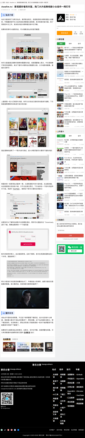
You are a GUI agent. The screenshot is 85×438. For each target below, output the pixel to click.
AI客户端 (63, 409)
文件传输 (62, 402)
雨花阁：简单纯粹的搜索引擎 (73, 79)
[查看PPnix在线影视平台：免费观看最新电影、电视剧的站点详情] (60, 88)
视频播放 (62, 376)
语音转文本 (55, 413)
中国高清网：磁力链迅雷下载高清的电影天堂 (73, 105)
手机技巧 (70, 379)
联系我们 (81, 430)
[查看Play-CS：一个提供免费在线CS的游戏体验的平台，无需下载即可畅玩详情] (60, 97)
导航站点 (55, 406)
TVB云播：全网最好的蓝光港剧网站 (73, 113)
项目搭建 (70, 402)
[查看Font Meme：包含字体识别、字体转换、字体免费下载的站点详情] (60, 161)
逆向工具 (62, 415)
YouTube (16, 189)
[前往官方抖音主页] (5, 430)
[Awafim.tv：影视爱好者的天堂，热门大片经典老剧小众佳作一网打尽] (28, 46)
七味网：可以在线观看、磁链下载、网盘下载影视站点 (73, 56)
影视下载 (73, 17)
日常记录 (70, 387)
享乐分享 (42, 364)
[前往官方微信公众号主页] (1, 430)
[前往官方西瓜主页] (11, 430)
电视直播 (80, 399)
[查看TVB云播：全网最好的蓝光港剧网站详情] (60, 114)
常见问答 (67, 430)
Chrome (80, 391)
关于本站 (59, 430)
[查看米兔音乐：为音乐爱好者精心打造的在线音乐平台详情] (60, 66)
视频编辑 (62, 389)
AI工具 (55, 394)
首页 (3, 2)
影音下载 (73, 19)
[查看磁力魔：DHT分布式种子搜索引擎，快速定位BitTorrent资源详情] (60, 206)
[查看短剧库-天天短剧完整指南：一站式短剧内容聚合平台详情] (60, 74)
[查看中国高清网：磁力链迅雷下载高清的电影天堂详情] (60, 106)
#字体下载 (66, 164)
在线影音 (27, 332)
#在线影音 (66, 52)
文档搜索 (55, 420)
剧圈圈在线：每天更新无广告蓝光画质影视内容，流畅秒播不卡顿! (73, 122)
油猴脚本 (62, 382)
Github (79, 374)
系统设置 (70, 383)
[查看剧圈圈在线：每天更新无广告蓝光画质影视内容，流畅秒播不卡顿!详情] (60, 123)
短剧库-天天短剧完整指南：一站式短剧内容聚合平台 (73, 72)
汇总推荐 (70, 398)
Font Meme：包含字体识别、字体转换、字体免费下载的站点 (73, 160)
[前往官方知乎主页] (18, 430)
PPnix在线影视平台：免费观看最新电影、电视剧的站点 (73, 87)
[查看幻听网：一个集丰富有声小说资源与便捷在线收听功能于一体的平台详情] (60, 151)
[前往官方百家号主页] (15, 430)
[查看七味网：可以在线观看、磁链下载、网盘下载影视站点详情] (60, 58)
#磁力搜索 (66, 82)
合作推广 (52, 430)
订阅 (70, 235)
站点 (7, 2)
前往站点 (64, 33)
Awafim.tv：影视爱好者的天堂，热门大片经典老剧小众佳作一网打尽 (29, 2)
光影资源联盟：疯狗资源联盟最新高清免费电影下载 (73, 176)
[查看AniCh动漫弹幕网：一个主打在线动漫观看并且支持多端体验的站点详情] (60, 197)
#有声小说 (66, 154)
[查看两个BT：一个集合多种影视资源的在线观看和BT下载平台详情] (60, 50)
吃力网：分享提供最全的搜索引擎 (73, 141)
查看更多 (15, 339)
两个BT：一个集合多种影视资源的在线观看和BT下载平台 (73, 48)
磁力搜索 (55, 389)
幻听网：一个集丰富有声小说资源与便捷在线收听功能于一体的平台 (73, 150)
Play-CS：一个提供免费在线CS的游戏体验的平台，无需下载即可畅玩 (73, 96)
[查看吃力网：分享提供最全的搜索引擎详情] (60, 142)
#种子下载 (66, 208)
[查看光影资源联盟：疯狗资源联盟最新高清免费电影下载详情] (60, 178)
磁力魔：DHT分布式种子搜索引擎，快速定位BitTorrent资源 (74, 204)
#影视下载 (72, 52)
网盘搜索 (55, 400)
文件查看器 (62, 422)
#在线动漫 (66, 200)
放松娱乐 (80, 387)
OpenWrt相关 (71, 392)
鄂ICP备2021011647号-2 (54, 435)
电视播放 (70, 406)
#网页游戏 (66, 100)
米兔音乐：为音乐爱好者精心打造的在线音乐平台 (73, 64)
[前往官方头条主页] (8, 430)
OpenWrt (80, 379)
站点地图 (74, 430)
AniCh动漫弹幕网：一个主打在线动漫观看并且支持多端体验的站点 (73, 195)
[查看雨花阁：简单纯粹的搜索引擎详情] (60, 81)
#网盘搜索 (72, 76)
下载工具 (62, 396)
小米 (78, 383)
